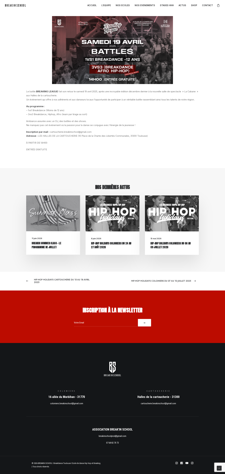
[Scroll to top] (219, 468)
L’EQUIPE (106, 5)
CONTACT (207, 5)
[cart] (218, 5)
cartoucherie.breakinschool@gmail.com (158, 403)
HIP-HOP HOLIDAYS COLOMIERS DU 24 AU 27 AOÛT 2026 (111, 245)
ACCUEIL (92, 5)
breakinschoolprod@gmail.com (112, 436)
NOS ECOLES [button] (123, 5)
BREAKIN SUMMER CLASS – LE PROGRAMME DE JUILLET (46, 245)
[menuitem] (92, 5)
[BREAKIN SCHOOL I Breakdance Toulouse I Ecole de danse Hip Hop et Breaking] (15, 5)
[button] (53, 213)
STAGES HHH (167, 5)
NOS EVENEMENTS (145, 5)
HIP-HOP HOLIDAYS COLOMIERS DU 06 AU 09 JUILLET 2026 (170, 245)
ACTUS (182, 5)
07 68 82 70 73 (112, 442)
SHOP (194, 5)
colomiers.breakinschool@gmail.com (66, 403)
